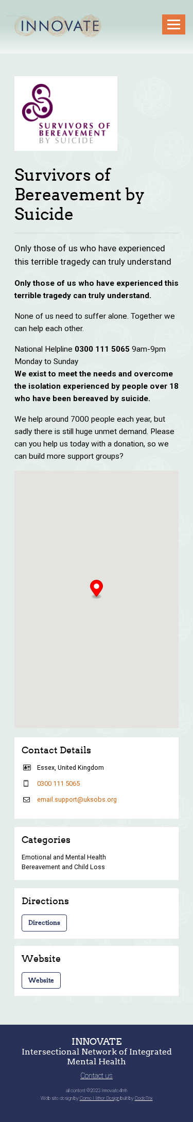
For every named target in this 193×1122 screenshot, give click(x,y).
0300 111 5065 (58, 783)
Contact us (96, 1076)
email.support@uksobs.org (77, 799)
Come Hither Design (99, 1098)
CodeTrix (144, 1098)
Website (41, 980)
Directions (44, 922)
